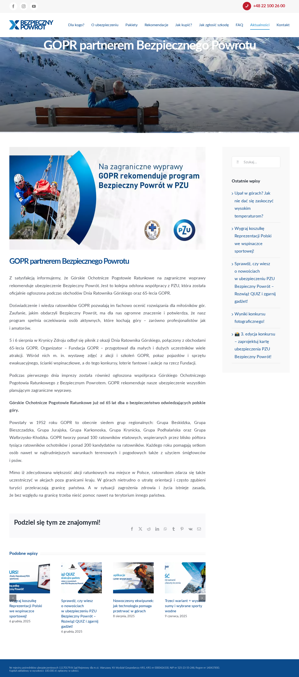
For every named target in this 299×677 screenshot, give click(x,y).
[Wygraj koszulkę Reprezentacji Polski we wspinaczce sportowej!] (29, 565)
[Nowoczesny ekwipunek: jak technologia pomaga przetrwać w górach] (133, 565)
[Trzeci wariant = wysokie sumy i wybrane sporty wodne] (185, 565)
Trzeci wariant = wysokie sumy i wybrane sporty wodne (185, 606)
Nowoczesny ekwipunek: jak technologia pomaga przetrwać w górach (133, 606)
